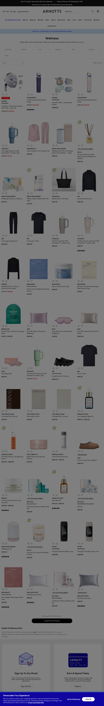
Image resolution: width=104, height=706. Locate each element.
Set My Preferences (73, 699)
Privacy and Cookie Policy (36, 702)
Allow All (88, 699)
